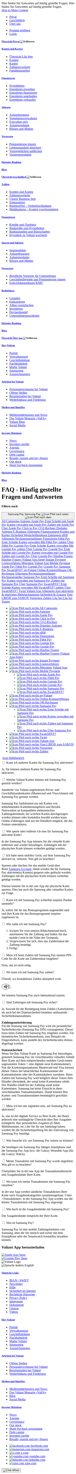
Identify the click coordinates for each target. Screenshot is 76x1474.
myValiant (30, 570)
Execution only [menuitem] (18, 121)
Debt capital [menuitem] (16, 454)
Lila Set (57, 598)
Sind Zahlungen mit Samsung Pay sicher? (31, 1002)
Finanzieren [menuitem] (8, 78)
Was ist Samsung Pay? (20, 1222)
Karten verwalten (30, 542)
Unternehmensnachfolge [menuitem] (24, 315)
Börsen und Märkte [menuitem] (21, 128)
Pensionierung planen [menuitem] (22, 144)
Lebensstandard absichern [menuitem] (25, 147)
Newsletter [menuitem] (16, 1284)
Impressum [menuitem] (16, 1301)
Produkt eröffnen (19, 30)
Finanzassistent (50, 531)
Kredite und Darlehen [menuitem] (22, 224)
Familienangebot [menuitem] (19, 70)
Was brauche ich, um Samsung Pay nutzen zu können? (39, 1140)
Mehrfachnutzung (29, 594)
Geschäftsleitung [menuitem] (19, 360)
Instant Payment (56, 559)
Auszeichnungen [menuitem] (19, 374)
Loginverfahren (11, 563)
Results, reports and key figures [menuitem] (28, 458)
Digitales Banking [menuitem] (11, 162)
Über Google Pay (42, 556)
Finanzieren (50, 538)
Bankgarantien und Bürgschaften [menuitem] (29, 231)
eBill (65, 535)
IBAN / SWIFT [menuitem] (19, 1280)
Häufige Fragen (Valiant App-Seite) (24, 559)
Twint (23, 591)
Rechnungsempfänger (29, 538)
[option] (33, 608)
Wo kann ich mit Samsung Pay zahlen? (30, 972)
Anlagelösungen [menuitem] (19, 253)
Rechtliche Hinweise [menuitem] (22, 1294)
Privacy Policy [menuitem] (18, 1298)
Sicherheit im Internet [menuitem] (22, 1291)
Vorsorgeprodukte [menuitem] (20, 154)
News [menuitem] (13, 440)
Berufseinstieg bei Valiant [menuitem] (25, 396)
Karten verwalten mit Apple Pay (27, 524)
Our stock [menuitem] (15, 461)
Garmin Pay (22, 545)
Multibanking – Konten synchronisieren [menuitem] (33, 209)
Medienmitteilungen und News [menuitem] (28, 414)
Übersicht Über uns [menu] (12, 338)
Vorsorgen (36, 598)
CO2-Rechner (47, 528)
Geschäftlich (17, 20)
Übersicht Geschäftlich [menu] (14, 176)
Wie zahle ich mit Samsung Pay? (26, 924)
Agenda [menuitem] (14, 447)
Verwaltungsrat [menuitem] (18, 356)
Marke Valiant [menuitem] (18, 367)
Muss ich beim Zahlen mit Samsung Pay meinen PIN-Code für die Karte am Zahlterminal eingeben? (37, 956)
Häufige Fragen (63, 556)
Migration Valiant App (35, 563)
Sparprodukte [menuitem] (17, 250)
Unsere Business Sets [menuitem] (22, 198)
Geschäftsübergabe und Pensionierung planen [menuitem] (37, 279)
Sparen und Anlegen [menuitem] (12, 242)
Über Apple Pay (12, 528)
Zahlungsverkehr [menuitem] (19, 67)
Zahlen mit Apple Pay (60, 524)
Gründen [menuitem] (14, 298)
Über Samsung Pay (31, 584)
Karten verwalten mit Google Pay (52, 552)
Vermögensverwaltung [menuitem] (23, 118)
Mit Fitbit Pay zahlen (54, 542)
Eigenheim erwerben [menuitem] (22, 89)
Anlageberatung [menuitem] (19, 114)
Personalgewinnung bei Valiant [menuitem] (28, 389)
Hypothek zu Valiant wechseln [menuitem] (28, 235)
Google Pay (56, 549)
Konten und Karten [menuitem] (12, 48)
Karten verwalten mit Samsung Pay (29, 580)
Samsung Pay (32, 577)
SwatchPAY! (15, 570)
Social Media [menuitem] (17, 425)
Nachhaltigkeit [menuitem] (18, 363)
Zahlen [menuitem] (5, 184)
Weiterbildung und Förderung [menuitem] (27, 399)
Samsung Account (20, 869)
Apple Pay (38, 521)
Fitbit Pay (64, 538)
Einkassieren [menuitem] (17, 202)
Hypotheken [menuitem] (17, 85)
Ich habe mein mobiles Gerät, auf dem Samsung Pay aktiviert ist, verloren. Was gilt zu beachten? (36, 857)
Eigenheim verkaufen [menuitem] (22, 99)
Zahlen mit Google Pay (16, 556)
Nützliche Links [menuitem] (10, 1272)
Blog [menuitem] (4, 169)
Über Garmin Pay (37, 549)
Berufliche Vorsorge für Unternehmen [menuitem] (32, 276)
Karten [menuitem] (13, 63)
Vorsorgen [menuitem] (7, 136)
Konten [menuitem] (14, 60)
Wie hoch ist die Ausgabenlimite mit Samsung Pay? (37, 1209)
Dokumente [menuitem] (16, 1305)
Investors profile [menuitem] (19, 444)
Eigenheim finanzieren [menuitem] (23, 92)
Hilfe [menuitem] (12, 1287)
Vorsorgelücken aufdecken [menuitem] (25, 151)
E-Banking (20, 531)
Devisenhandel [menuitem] (18, 312)
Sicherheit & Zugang (53, 594)
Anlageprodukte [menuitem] (19, 125)
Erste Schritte (10, 542)
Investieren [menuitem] (16, 308)
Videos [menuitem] (13, 1311)
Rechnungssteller (12, 577)
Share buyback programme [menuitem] (25, 465)
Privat (13, 16)
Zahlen (47, 598)
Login (13, 34)
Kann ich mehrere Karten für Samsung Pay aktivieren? (39, 762)
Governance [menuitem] (16, 451)
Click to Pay (30, 528)
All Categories (11, 521)
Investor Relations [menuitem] (12, 433)
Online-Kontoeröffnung (52, 570)
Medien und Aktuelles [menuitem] (13, 407)
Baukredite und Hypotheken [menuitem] (26, 228)
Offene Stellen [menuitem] (18, 392)
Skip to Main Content (15, 10)
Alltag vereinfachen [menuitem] (21, 305)
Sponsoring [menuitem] (16, 370)
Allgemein (34, 531)
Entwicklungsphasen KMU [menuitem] (26, 283)
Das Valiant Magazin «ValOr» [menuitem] (27, 418)
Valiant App (34, 591)
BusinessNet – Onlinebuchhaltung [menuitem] (30, 205)
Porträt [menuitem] (13, 353)
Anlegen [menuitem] (6, 107)
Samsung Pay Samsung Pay (24, 514)
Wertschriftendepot (36, 535)
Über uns (15, 23)
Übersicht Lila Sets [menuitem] (21, 56)
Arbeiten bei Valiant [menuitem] (13, 381)
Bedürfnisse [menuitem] (8, 290)
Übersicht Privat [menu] (11, 41)
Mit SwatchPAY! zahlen (49, 587)
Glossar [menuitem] (14, 1308)
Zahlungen (55, 535)
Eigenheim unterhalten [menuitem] (23, 96)
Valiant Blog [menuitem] (17, 421)
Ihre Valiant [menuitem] (8, 345)
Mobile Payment (60, 563)
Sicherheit (17, 535)
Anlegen (25, 521)
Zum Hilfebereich (13, 758)
